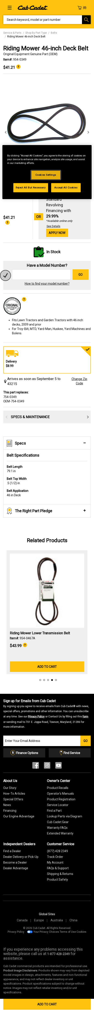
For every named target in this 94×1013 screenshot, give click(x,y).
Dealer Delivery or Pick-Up (20, 857)
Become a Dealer (15, 862)
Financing (9, 810)
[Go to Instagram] (47, 766)
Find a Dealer (12, 851)
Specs (20, 443)
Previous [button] (5, 132)
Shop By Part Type (36, 32)
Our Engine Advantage (18, 816)
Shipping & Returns (60, 874)
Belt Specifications (23, 455)
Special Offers (13, 799)
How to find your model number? (47, 283)
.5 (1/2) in (17, 481)
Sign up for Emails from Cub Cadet (46, 713)
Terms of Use (68, 931)
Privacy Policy (36, 716)
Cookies (81, 931)
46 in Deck (17, 493)
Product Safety (57, 879)
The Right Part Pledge (33, 510)
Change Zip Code (79, 381)
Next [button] (88, 132)
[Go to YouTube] (58, 766)
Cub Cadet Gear (58, 822)
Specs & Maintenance (30, 417)
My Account (55, 862)
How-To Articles (14, 793)
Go (80, 274)
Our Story (9, 788)
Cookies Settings (45, 174)
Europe (39, 920)
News (7, 805)
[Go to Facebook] (35, 766)
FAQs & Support (58, 868)
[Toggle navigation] (10, 7)
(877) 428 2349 (57, 851)
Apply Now (57, 233)
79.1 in (15, 469)
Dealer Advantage (15, 868)
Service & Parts (12, 32)
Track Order (55, 857)
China (73, 920)
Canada (22, 920)
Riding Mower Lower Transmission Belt (40, 633)
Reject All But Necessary (31, 187)
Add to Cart (47, 1004)
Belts (54, 32)
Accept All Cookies (65, 187)
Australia (56, 920)
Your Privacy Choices (46, 931)
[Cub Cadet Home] (33, 7)
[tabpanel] (47, 128)
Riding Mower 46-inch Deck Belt (26, 36)
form (85, 716)
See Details (53, 226)
